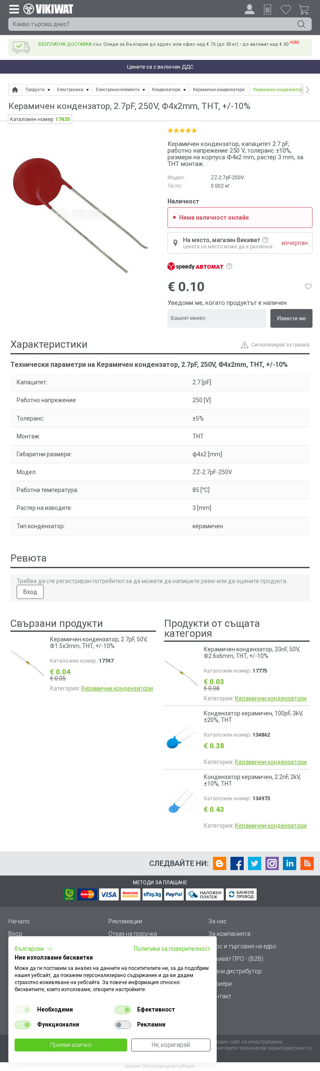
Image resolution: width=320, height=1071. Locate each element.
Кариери (220, 983)
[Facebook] (237, 863)
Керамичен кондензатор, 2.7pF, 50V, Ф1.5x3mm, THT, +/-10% (99, 642)
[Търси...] (301, 24)
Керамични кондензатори (117, 688)
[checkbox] (23, 1010)
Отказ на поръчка (132, 933)
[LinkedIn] (289, 863)
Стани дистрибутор (235, 971)
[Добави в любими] (308, 286)
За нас (217, 921)
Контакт (219, 996)
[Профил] (250, 9)
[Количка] (307, 11)
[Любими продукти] (286, 9)
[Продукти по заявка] (267, 10)
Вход (30, 592)
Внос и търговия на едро (242, 946)
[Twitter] (254, 863)
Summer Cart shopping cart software (160, 1066)
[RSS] (307, 863)
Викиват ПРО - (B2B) (235, 958)
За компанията (229, 933)
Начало (19, 921)
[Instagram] (272, 863)
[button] (34, 949)
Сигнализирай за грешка (280, 345)
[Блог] (219, 863)
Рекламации (125, 921)
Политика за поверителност (172, 948)
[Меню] (14, 8)
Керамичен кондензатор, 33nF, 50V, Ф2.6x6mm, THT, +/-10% (252, 652)
